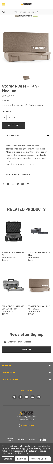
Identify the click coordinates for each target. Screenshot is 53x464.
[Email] (8, 184)
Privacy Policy (22, 453)
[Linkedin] (22, 184)
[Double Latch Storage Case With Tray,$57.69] (13, 285)
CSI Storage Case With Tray (39, 253)
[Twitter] (18, 184)
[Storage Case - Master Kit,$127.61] (13, 231)
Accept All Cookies (40, 458)
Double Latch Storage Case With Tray (13, 307)
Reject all (21, 458)
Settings (8, 458)
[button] (26, 16)
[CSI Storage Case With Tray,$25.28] (39, 231)
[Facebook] (3, 184)
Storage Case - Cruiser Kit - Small (39, 307)
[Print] (13, 184)
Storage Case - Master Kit (13, 253)
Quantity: (6, 111)
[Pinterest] (27, 184)
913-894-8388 (27, 425)
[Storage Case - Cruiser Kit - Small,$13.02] (39, 285)
